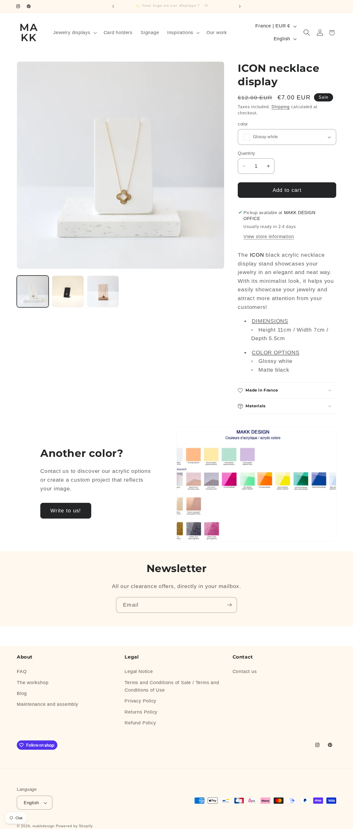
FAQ (22, 671)
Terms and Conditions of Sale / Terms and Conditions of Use (172, 686)
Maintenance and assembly (47, 704)
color (243, 124)
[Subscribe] (229, 605)
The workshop (32, 682)
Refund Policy (140, 722)
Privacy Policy (140, 700)
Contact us (245, 671)
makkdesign (44, 826)
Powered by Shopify (74, 826)
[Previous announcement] (113, 6)
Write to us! (65, 510)
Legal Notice (139, 671)
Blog (22, 693)
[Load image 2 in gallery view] (68, 291)
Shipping (280, 107)
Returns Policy (141, 712)
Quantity (246, 153)
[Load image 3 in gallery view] (103, 291)
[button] (74, 33)
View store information (268, 236)
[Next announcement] (239, 6)
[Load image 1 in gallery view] (33, 291)
